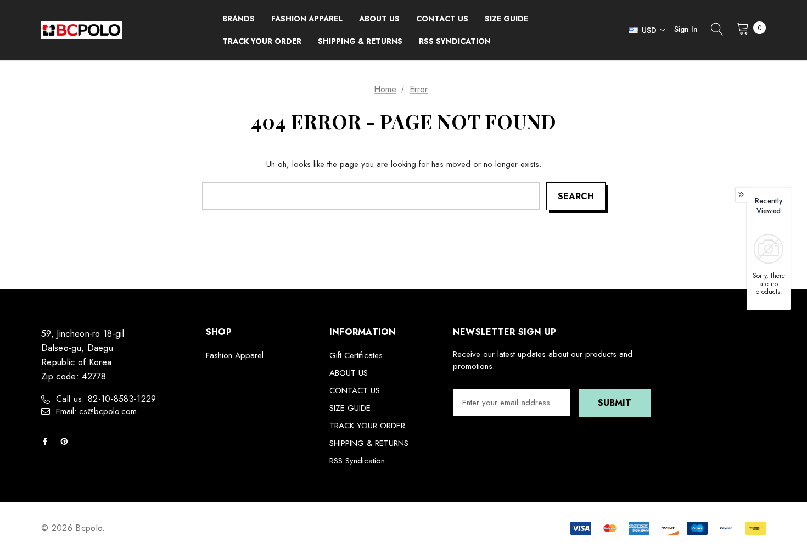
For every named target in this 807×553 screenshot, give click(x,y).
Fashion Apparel (235, 355)
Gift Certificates (356, 355)
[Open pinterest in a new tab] (66, 441)
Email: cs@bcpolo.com (96, 411)
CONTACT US (354, 390)
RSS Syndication (357, 461)
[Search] (717, 30)
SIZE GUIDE (350, 408)
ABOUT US (348, 373)
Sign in (686, 29)
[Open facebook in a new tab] (47, 441)
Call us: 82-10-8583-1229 (106, 399)
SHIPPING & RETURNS (368, 443)
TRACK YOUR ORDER (367, 426)
